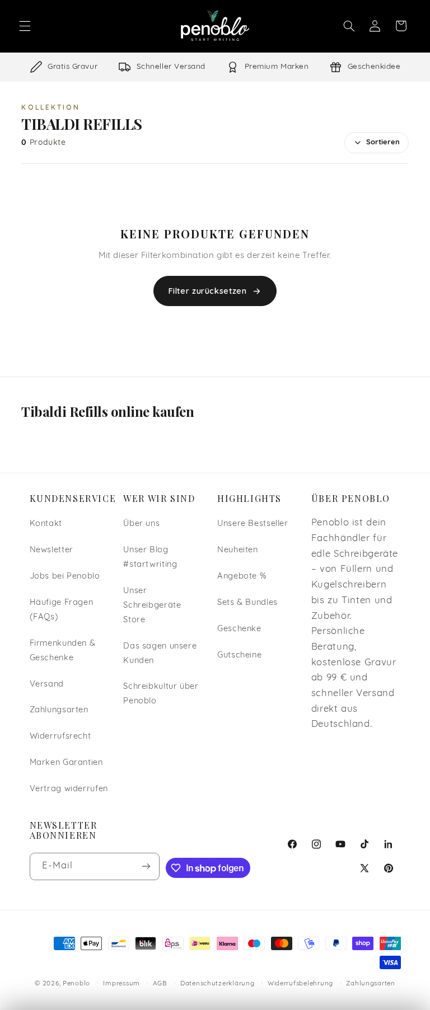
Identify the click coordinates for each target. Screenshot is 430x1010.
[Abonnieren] (146, 866)
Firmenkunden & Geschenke (63, 651)
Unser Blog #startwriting (150, 557)
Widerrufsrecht (60, 736)
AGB (160, 983)
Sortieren (383, 142)
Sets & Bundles (247, 603)
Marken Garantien (66, 763)
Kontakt (46, 524)
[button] (25, 26)
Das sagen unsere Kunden (160, 653)
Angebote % (241, 576)
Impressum (121, 983)
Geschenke (239, 629)
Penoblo (76, 983)
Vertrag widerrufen (69, 789)
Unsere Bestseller (252, 524)
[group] (215, 67)
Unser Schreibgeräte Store (152, 605)
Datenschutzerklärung (217, 983)
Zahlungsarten (59, 710)
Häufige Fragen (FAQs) (62, 610)
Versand (47, 684)
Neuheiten (237, 550)
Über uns (141, 524)
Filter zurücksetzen (208, 290)
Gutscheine (239, 655)
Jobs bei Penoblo (65, 576)
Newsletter (51, 550)
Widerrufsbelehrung (300, 983)
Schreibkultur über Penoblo (160, 694)
